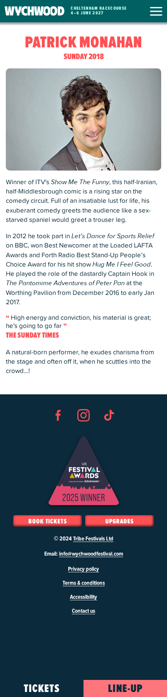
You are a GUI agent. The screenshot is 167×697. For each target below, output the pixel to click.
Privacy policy (83, 569)
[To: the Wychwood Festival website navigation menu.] (156, 11)
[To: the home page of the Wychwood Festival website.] (34, 11)
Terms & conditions (84, 583)
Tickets (42, 688)
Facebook (58, 429)
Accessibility (83, 597)
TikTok (108, 429)
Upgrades (119, 521)
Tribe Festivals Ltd (93, 538)
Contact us (83, 611)
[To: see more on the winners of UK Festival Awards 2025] (83, 470)
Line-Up (125, 688)
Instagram (83, 429)
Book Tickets (47, 521)
